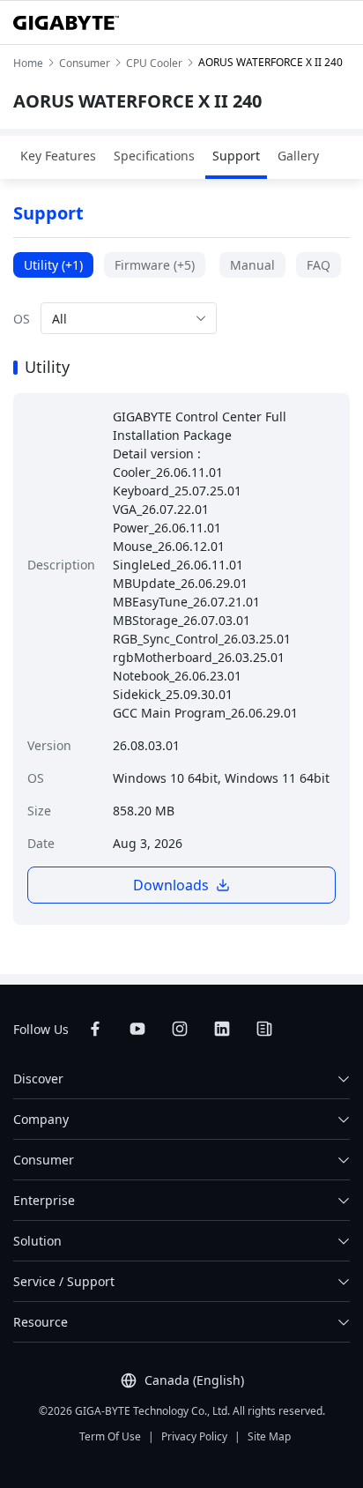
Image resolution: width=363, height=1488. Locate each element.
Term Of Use (110, 1436)
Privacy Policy (194, 1436)
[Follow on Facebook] (95, 1029)
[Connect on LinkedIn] (222, 1029)
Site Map (269, 1436)
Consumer (43, 1159)
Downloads (171, 885)
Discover (38, 1078)
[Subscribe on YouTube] (137, 1029)
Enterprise (44, 1200)
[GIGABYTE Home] (66, 23)
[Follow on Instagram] (180, 1029)
